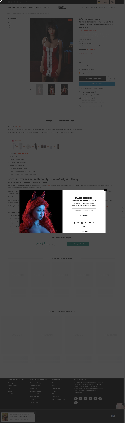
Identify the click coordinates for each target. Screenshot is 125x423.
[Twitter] (94, 223)
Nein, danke (85, 231)
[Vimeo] (84, 227)
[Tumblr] (86, 223)
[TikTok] (82, 223)
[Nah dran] (105, 190)
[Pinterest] (78, 223)
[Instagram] (74, 223)
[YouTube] (90, 223)
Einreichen (84, 215)
